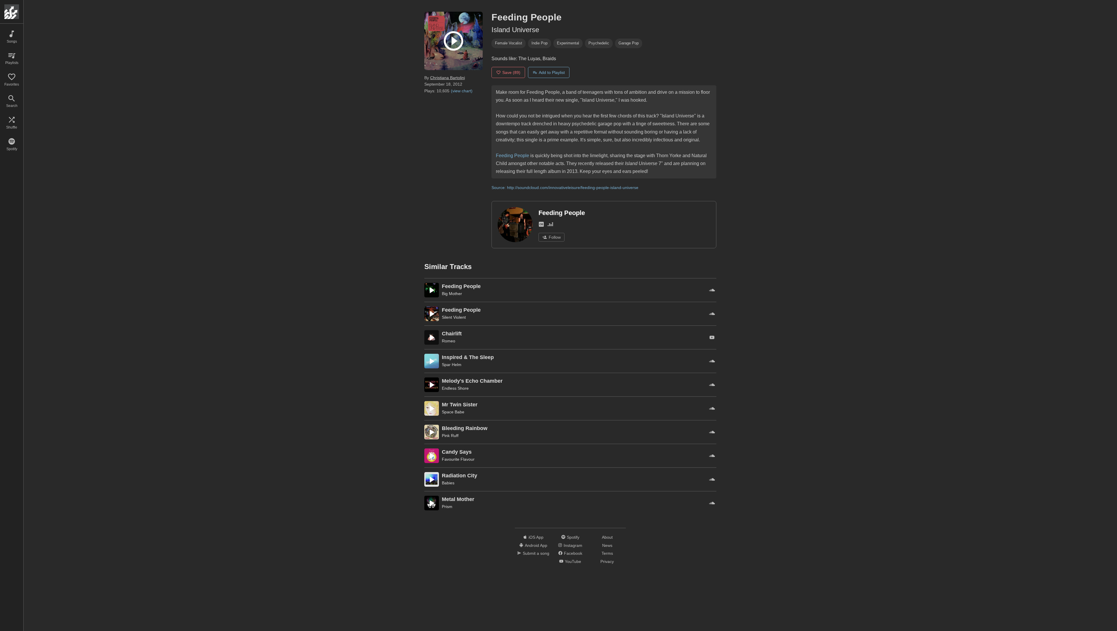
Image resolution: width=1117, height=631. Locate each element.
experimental (568, 43)
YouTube (573, 561)
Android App (536, 545)
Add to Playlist (552, 72)
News (607, 545)
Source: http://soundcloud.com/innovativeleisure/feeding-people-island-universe (564, 187)
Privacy (607, 561)
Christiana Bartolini (447, 77)
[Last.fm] (541, 225)
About (607, 537)
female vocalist (508, 43)
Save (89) (511, 72)
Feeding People (512, 155)
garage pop (629, 43)
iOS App (536, 537)
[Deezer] (550, 225)
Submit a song (536, 553)
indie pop (539, 43)
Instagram (573, 545)
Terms (607, 553)
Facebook (573, 553)
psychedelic (598, 43)
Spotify (573, 537)
